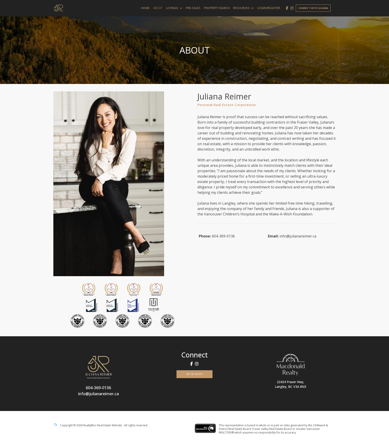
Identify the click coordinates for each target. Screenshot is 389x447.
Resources (241, 8)
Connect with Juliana (313, 8)
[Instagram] (292, 8)
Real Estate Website (110, 425)
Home (145, 8)
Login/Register (268, 8)
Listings (172, 8)
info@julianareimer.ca (298, 236)
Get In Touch (194, 374)
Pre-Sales (193, 8)
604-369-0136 (223, 236)
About (158, 8)
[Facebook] (287, 8)
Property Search (217, 8)
